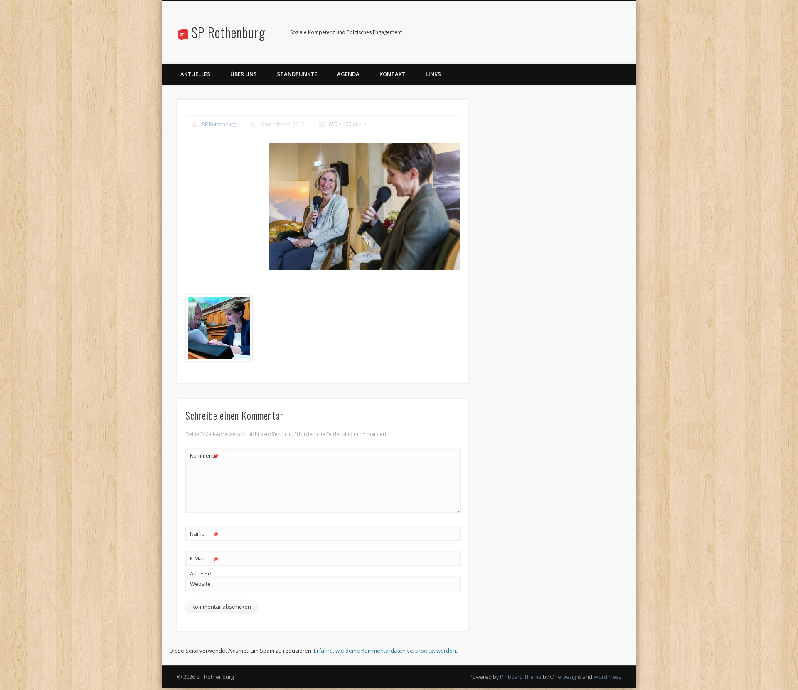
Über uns (243, 74)
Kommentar (204, 456)
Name (204, 535)
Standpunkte (297, 74)
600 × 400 (340, 124)
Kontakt (392, 74)
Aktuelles (195, 74)
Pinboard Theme (521, 676)
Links (433, 74)
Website (200, 583)
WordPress (607, 676)
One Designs (565, 676)
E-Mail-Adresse (204, 565)
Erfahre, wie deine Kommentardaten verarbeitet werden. (385, 650)
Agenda (348, 74)
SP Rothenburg (229, 32)
